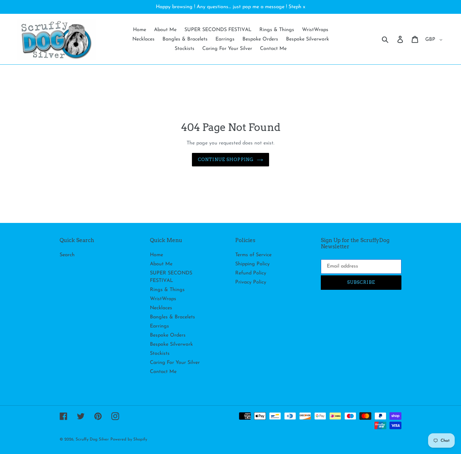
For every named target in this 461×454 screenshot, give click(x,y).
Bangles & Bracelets (172, 317)
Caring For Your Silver (175, 362)
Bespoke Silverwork (171, 344)
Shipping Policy (252, 264)
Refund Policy (250, 273)
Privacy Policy (250, 282)
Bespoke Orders (168, 335)
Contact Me (163, 371)
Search (67, 254)
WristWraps (163, 298)
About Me (161, 264)
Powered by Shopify (128, 439)
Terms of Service (253, 254)
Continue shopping (226, 159)
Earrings (159, 326)
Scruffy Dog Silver (92, 439)
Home (156, 254)
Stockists (160, 353)
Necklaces (161, 308)
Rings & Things (167, 289)
